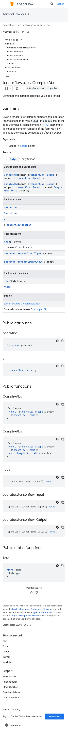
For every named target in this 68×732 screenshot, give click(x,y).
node (7, 241)
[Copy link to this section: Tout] (12, 558)
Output (14, 159)
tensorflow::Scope (42, 174)
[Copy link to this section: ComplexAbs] (25, 397)
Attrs (7, 286)
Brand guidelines (11, 692)
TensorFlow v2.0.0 (16, 14)
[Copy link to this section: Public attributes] (35, 323)
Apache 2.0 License (42, 612)
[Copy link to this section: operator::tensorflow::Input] (47, 495)
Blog (5, 641)
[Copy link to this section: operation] (20, 333)
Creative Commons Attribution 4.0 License (32, 609)
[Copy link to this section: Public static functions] (45, 548)
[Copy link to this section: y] (7, 358)
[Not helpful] (27, 31)
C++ (48, 25)
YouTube (7, 662)
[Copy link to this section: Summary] (22, 109)
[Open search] (52, 4)
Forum (6, 646)
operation (10, 207)
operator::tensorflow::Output (23, 261)
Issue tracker (9, 676)
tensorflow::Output (19, 224)
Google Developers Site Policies (25, 615)
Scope (23, 145)
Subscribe (54, 716)
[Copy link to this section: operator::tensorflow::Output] (50, 520)
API (19, 25)
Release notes (10, 681)
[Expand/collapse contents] (21, 40)
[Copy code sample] (62, 341)
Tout (7, 281)
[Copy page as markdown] (17, 88)
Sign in (60, 4)
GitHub (6, 651)
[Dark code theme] (57, 341)
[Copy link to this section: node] (13, 470)
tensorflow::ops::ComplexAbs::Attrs (22, 303)
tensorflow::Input (28, 178)
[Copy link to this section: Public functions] (34, 387)
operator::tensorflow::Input (22, 253)
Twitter (6, 657)
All (47, 124)
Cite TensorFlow (11, 697)
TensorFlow (8, 25)
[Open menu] (5, 4)
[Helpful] (22, 31)
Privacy (16, 709)
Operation (10, 213)
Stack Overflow (10, 687)
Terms (6, 709)
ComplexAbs (11, 174)
